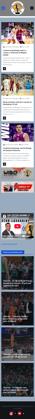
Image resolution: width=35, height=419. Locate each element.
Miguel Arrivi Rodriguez (12, 98)
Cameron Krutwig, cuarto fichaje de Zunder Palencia (17, 149)
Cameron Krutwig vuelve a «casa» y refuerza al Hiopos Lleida (15, 52)
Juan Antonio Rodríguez (12, 47)
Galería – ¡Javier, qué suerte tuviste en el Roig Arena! (17, 355)
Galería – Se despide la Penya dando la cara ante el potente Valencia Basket (17, 283)
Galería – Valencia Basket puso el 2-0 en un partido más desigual (15, 319)
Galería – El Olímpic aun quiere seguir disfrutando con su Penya (15, 390)
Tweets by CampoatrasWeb (9, 244)
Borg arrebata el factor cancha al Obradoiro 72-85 (17, 103)
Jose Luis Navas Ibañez (11, 144)
